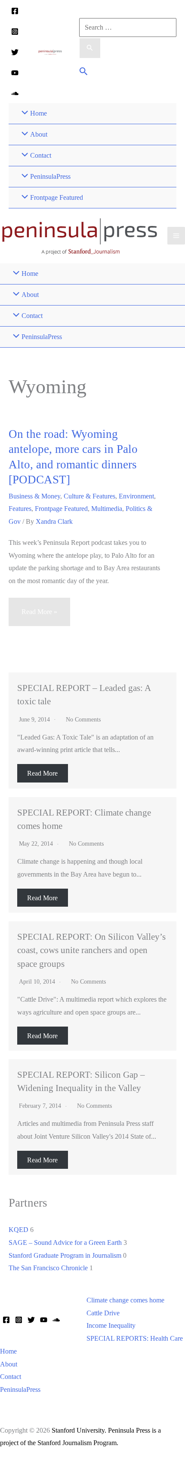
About (8, 1364)
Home (8, 1351)
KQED (18, 1229)
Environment (136, 496)
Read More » (39, 617)
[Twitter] (14, 52)
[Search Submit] (90, 48)
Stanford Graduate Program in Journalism (65, 1255)
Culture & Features (89, 496)
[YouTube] (14, 72)
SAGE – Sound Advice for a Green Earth (65, 1242)
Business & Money (34, 496)
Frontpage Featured (61, 508)
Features (20, 508)
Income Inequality (111, 1325)
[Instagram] (14, 31)
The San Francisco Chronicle (48, 1268)
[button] (83, 72)
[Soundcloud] (14, 93)
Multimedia (106, 508)
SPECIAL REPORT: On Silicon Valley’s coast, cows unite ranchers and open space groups (91, 950)
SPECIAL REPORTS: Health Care (134, 1338)
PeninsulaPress (20, 1389)
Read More (42, 773)
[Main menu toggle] (176, 236)
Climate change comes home (125, 1300)
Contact (10, 1376)
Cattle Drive (103, 1313)
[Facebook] (14, 11)
